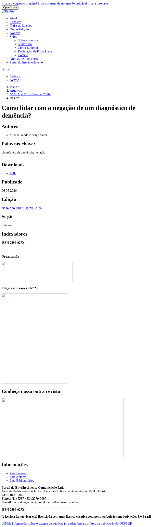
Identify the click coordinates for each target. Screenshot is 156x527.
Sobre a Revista (28, 40)
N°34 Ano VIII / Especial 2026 (30, 94)
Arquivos (16, 90)
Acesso (14, 80)
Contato (23, 55)
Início (14, 87)
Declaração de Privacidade (35, 51)
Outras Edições (19, 29)
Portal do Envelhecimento (26, 62)
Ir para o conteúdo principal (19, 3)
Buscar (6, 69)
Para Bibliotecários (22, 480)
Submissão (25, 44)
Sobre (13, 36)
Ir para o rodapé (98, 3)
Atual (13, 18)
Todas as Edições (21, 25)
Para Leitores (18, 473)
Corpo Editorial (28, 47)
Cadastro (15, 22)
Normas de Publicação (24, 58)
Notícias (15, 33)
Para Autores (18, 477)
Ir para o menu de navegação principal (62, 3)
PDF (13, 173)
